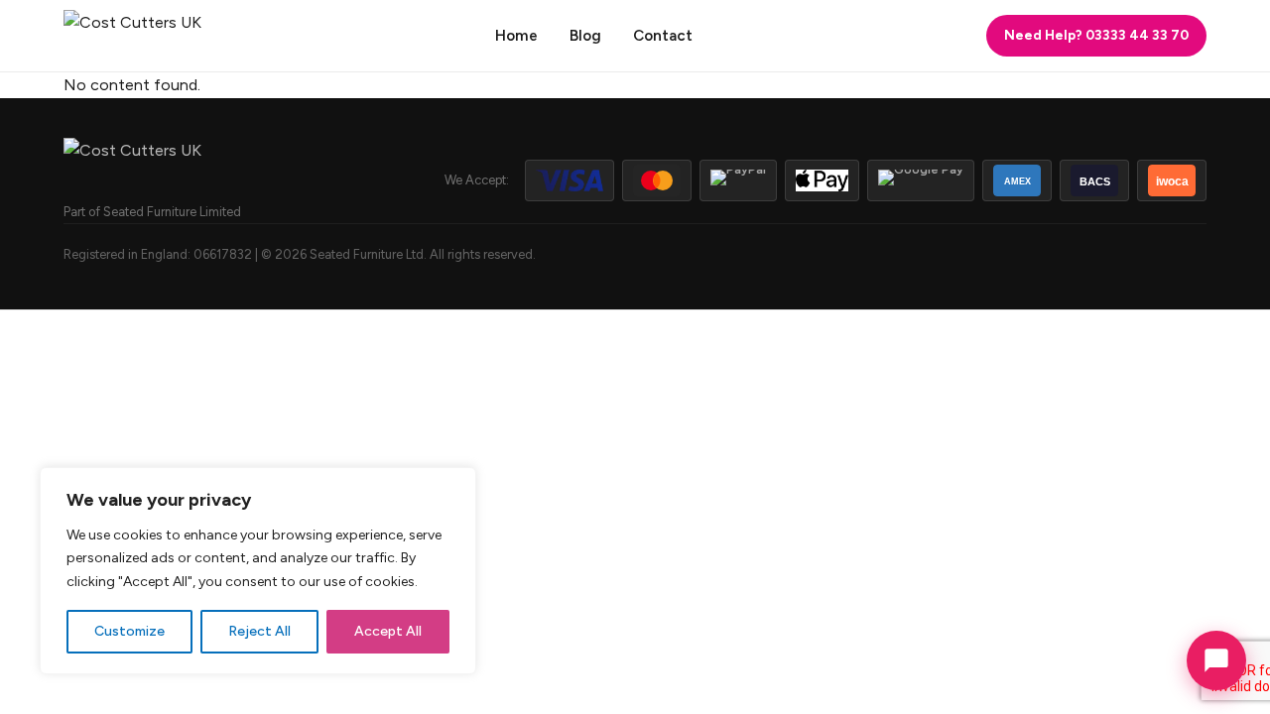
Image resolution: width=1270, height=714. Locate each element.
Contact (663, 36)
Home (516, 36)
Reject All (259, 631)
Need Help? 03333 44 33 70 (1096, 35)
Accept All (388, 631)
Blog (585, 36)
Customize (129, 631)
